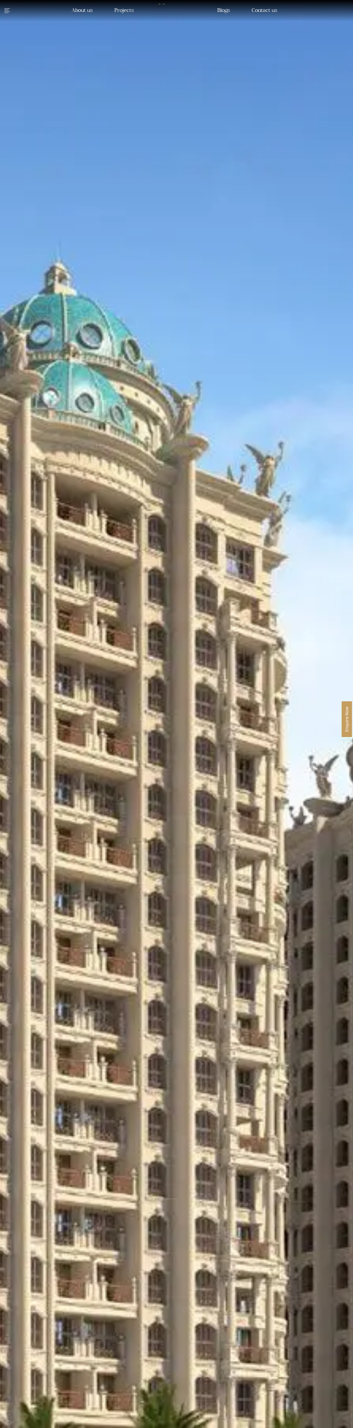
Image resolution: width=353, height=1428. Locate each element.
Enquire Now (347, 719)
